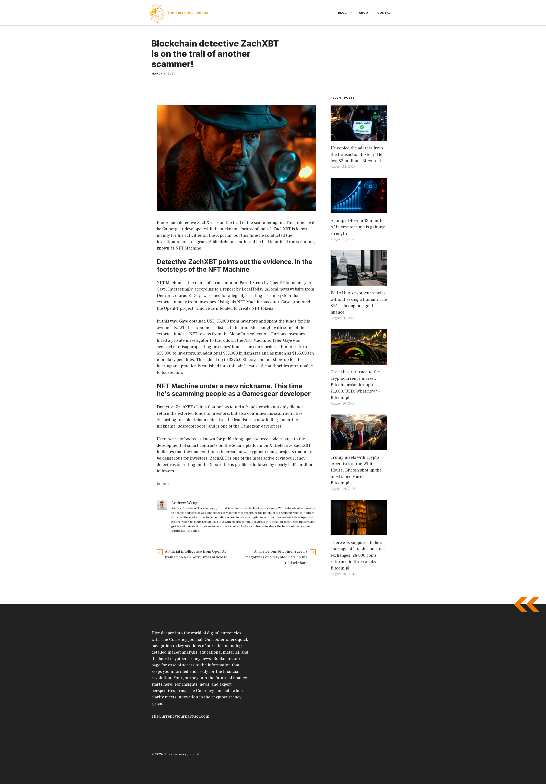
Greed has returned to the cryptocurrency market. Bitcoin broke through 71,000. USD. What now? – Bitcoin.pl (355, 384)
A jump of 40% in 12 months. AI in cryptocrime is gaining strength (358, 227)
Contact (385, 12)
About (364, 12)
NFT (166, 484)
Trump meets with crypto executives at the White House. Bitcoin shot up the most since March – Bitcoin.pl (356, 470)
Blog (342, 12)
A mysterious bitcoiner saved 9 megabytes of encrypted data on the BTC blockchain (276, 557)
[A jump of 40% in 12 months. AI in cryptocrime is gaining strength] (359, 210)
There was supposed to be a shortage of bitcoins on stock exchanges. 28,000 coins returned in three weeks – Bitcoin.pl (358, 555)
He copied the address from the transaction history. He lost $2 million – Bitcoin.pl (357, 154)
